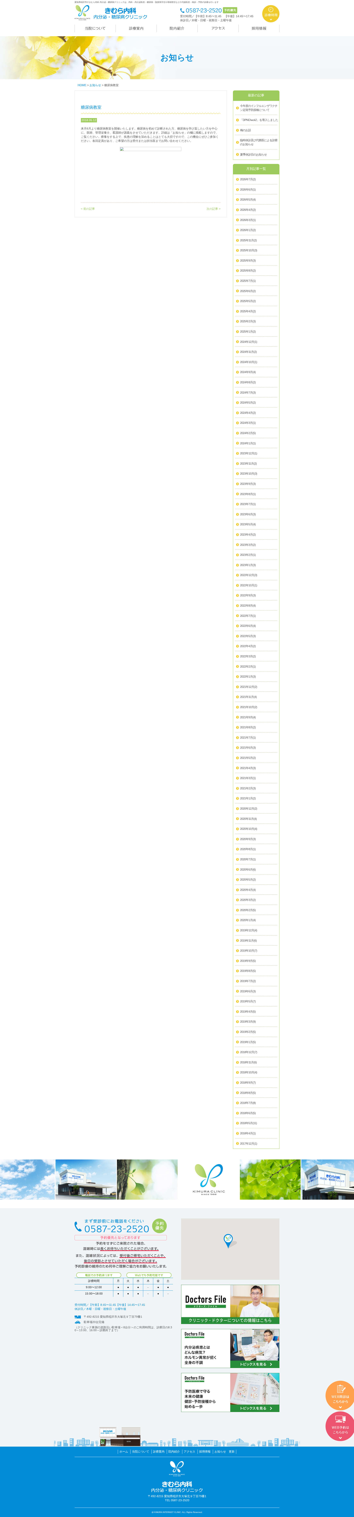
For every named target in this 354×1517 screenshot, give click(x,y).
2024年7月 (248, 392)
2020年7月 (248, 859)
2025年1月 (248, 331)
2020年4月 (248, 889)
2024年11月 (248, 351)
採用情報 (205, 1451)
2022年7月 (248, 615)
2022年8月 (248, 605)
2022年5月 (248, 636)
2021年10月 (248, 707)
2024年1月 (248, 443)
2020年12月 (248, 808)
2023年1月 (248, 565)
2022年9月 (248, 595)
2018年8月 (248, 1092)
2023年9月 (248, 483)
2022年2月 (248, 666)
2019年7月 (248, 981)
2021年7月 (248, 737)
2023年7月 (248, 504)
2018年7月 (248, 1102)
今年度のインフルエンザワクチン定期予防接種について (258, 108)
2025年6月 (248, 291)
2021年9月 (248, 717)
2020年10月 (248, 828)
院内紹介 (174, 1451)
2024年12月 (248, 341)
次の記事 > (213, 208)
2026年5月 (248, 199)
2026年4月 (248, 209)
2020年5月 (248, 879)
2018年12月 (248, 1052)
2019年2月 (248, 1031)
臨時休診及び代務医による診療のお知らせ (258, 142)
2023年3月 (248, 544)
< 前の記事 (88, 208)
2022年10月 (248, 585)
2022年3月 (248, 656)
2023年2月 (248, 554)
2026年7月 (248, 179)
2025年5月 (248, 301)
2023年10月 (248, 473)
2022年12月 (248, 575)
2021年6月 (248, 747)
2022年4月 (248, 646)
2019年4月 (248, 1011)
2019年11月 (248, 940)
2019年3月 (248, 1021)
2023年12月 (248, 453)
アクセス (189, 1451)
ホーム (123, 1451)
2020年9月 (248, 839)
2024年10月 (248, 362)
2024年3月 (248, 422)
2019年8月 (248, 970)
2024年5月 (248, 402)
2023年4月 (248, 534)
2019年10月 (248, 950)
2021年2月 (248, 788)
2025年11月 (248, 240)
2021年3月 (248, 778)
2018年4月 (248, 1133)
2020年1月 (248, 920)
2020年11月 (248, 818)
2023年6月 (248, 514)
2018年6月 (248, 1113)
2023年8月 (248, 494)
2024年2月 (248, 433)
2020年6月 (248, 869)
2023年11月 (248, 463)
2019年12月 (248, 930)
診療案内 (159, 1451)
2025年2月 (248, 321)
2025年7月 (248, 280)
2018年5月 (248, 1123)
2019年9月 (248, 960)
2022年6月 (248, 625)
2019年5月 (248, 1001)
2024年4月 (248, 412)
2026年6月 (248, 189)
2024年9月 (248, 372)
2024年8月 (248, 382)
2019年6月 (248, 991)
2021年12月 (248, 686)
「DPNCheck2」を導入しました (259, 120)
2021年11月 (248, 696)
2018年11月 (248, 1062)
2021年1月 (248, 798)
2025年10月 (248, 250)
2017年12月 (248, 1143)
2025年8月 (248, 270)
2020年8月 (248, 849)
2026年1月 (248, 230)
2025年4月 (248, 311)
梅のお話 (245, 130)
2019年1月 (248, 1042)
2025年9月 (248, 260)
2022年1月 (248, 676)
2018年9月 (248, 1082)
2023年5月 (248, 524)
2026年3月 (248, 220)
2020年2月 (248, 910)
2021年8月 (248, 727)
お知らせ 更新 (224, 1451)
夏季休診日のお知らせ (253, 154)
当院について (140, 1451)
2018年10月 (248, 1072)
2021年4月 (248, 768)
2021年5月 (248, 757)
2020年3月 (248, 899)
